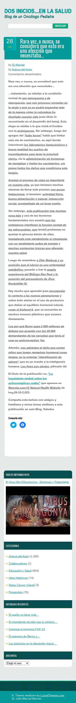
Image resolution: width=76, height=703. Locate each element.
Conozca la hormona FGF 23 (27, 629)
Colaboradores (18, 563)
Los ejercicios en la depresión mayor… (33, 643)
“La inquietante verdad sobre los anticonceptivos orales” (30, 378)
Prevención (16, 592)
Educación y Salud (20, 570)
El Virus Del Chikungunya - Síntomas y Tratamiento (37, 482)
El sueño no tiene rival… (24, 614)
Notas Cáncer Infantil (22, 585)
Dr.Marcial (18, 64)
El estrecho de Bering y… (24, 636)
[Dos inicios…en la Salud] (38, 17)
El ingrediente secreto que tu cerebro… (33, 622)
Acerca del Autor (22, 69)
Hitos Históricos (18, 577)
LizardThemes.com (52, 695)
